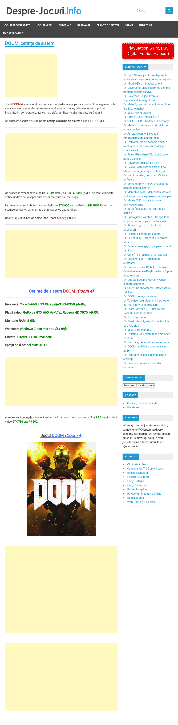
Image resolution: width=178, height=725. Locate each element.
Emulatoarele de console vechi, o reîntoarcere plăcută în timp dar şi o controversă (145, 146)
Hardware (83, 25)
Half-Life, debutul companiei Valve (148, 342)
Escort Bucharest (137, 472)
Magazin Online (13, 33)
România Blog (135, 497)
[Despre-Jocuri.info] (44, 15)
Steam (129, 25)
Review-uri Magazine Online (144, 493)
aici (73, 218)
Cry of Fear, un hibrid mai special (147, 254)
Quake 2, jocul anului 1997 (143, 117)
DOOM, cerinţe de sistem (29, 43)
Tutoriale (65, 25)
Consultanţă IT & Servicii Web (145, 468)
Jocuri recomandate (16, 25)
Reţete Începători (137, 489)
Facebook (133, 407)
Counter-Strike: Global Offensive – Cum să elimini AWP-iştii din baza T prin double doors (147, 271)
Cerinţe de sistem (108, 25)
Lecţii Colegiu (135, 481)
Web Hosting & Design (141, 502)
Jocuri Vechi (44, 25)
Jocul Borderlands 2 (139, 329)
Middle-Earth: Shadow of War (145, 83)
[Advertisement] (31, 75)
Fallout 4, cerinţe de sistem (143, 233)
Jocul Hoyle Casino (139, 112)
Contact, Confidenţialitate (142, 403)
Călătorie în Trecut (138, 464)
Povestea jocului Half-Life (143, 163)
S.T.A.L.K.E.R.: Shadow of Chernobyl (148, 121)
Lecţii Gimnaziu (136, 485)
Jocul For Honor (137, 317)
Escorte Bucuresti (138, 477)
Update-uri (146, 25)
